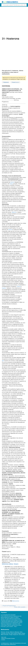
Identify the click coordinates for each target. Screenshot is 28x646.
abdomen (14, 212)
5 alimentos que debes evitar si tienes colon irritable (11, 621)
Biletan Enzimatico (5, 634)
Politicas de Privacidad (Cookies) (8, 638)
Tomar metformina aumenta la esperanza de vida (11, 616)
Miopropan (17, 632)
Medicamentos (15, 601)
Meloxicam (3, 632)
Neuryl (12, 633)
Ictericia (19, 286)
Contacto (3, 639)
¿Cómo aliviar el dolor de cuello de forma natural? (11, 625)
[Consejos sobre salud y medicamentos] (14, 2)
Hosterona (5, 82)
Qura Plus (8, 633)
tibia (3, 360)
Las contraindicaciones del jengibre (8, 614)
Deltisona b (12, 632)
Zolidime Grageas (17, 633)
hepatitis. (4, 288)
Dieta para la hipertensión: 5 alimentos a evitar (10, 624)
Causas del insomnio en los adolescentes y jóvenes (11, 622)
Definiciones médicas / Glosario (10, 564)
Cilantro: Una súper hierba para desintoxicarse (10, 618)
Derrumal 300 (22, 634)
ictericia (12, 182)
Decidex (23, 633)
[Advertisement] (14, 22)
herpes (11, 183)
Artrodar (7, 632)
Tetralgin (11, 634)
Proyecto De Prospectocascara (9, 605)
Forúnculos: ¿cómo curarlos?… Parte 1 (9, 626)
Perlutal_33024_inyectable (20, 607)
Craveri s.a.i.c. (15, 82)
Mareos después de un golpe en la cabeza (10, 617)
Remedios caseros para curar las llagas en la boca (11, 620)
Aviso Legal (3, 637)
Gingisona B (15, 634)
